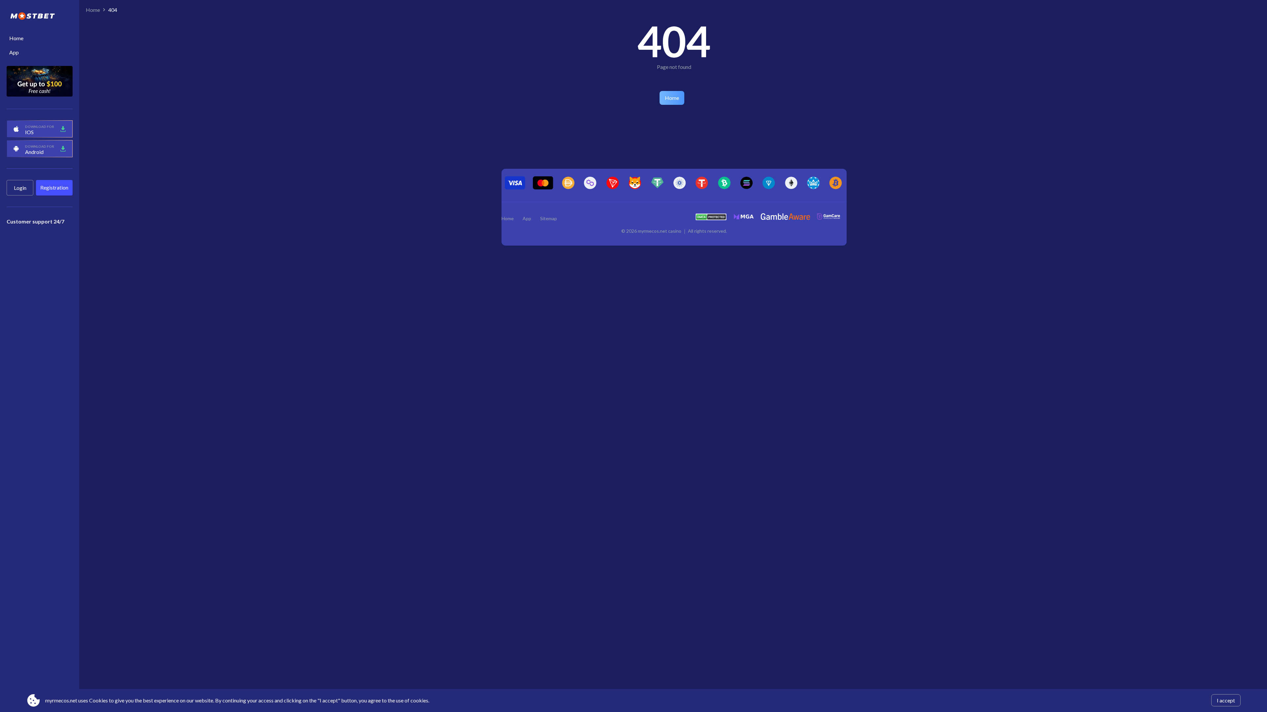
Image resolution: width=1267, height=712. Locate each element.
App (14, 52)
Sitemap (548, 218)
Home (16, 38)
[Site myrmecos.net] (40, 17)
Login (20, 188)
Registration (54, 187)
